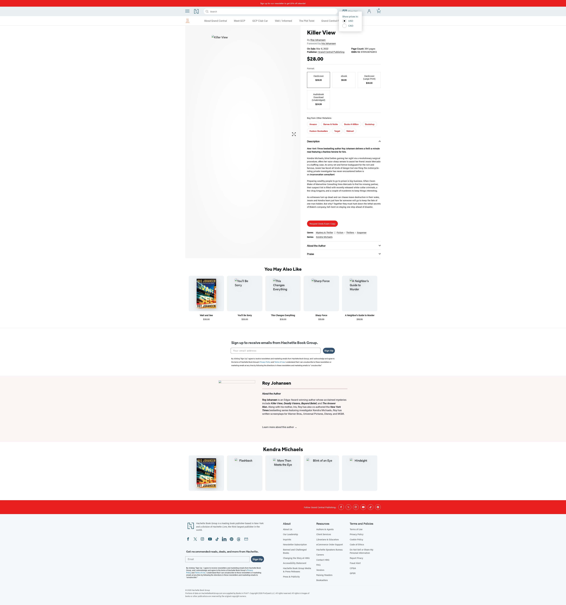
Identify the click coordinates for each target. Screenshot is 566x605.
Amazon (313, 124)
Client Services (323, 534)
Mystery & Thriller (324, 232)
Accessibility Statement (294, 562)
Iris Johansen (328, 43)
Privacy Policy (356, 534)
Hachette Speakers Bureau (329, 549)
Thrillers (350, 232)
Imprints (287, 539)
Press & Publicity (291, 576)
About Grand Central (215, 20)
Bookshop (369, 124)
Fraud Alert (355, 562)
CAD (350, 25)
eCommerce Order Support (329, 544)
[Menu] (187, 11)
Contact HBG (322, 559)
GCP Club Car (260, 20)
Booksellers (322, 580)
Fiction (340, 232)
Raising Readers (324, 574)
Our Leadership (290, 534)
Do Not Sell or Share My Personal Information (361, 551)
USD (350, 20)
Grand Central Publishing (335, 20)
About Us (287, 529)
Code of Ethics (357, 544)
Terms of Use (356, 529)
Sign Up (328, 350)
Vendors (320, 569)
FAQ (318, 564)
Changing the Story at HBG (296, 557)
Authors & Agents (325, 529)
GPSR (353, 573)
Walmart (350, 130)
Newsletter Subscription (295, 544)
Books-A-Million (351, 124)
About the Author (316, 245)
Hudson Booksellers (319, 130)
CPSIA (353, 568)
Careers (320, 554)
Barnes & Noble (330, 124)
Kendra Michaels (324, 236)
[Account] (369, 11)
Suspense (361, 232)
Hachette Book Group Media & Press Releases (297, 570)
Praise (310, 254)
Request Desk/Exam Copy (322, 223)
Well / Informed (283, 20)
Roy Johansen (318, 40)
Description (313, 141)
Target (337, 130)
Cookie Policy (356, 539)
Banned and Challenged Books (295, 551)
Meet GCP (239, 20)
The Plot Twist (306, 20)
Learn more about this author (278, 427)
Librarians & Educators (327, 539)
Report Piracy (356, 557)
